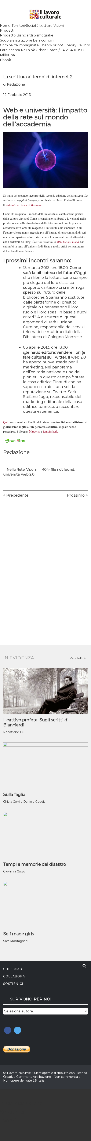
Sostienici (13, 984)
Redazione (16, 84)
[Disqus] (45, 560)
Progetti (7, 30)
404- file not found (58, 470)
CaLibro (83, 45)
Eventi (8, 1120)
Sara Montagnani (15, 941)
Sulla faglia (14, 794)
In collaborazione (21, 1103)
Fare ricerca (10, 50)
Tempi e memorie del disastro (34, 864)
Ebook (5, 60)
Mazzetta (34, 431)
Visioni (59, 26)
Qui (5, 422)
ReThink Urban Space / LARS (45, 50)
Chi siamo (12, 969)
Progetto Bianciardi (16, 35)
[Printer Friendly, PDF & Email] (15, 440)
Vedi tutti (77, 658)
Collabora (14, 976)
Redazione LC (13, 732)
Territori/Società (24, 26)
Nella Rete (16, 470)
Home (5, 26)
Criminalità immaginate (19, 45)
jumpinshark (50, 431)
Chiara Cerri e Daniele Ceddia (24, 802)
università (11, 474)
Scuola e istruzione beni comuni (27, 40)
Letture (45, 26)
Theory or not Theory (58, 45)
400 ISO (77, 50)
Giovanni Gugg (14, 871)
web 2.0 (27, 474)
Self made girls (18, 933)
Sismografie (43, 35)
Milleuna (7, 55)
